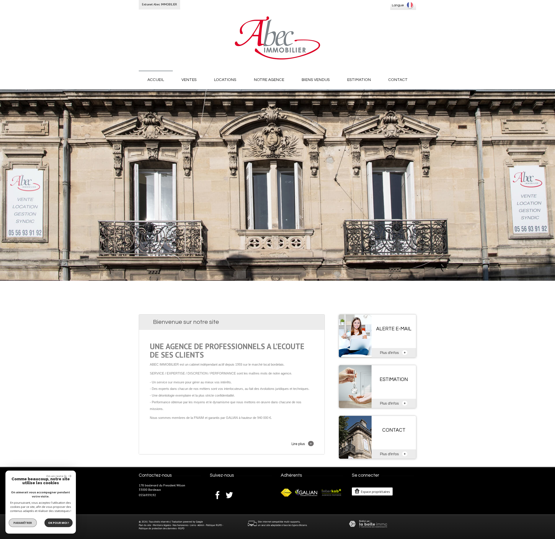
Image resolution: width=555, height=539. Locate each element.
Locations (225, 80)
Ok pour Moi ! (58, 523)
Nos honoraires (180, 525)
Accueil (155, 80)
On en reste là (56, 476)
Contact (398, 80)
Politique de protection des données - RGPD (161, 528)
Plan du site (145, 525)
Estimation (359, 80)
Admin (201, 525)
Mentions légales (162, 525)
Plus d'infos (393, 352)
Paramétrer (23, 523)
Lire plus (301, 443)
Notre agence (269, 80)
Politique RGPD (214, 525)
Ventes (189, 80)
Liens (193, 525)
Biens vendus (316, 80)
